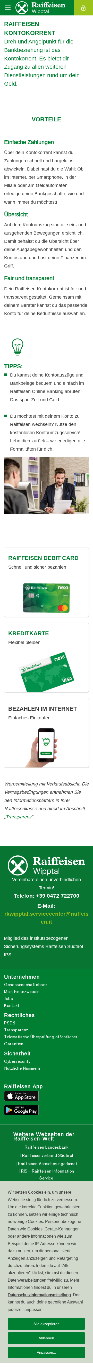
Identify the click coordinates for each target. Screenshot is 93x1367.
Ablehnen (46, 1338)
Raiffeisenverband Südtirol (47, 1155)
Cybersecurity (17, 1061)
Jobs (8, 998)
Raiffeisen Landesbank (46, 1147)
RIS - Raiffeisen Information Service (47, 1175)
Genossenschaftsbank (25, 984)
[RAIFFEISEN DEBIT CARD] (46, 596)
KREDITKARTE (28, 633)
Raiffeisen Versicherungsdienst (46, 1163)
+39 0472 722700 (57, 896)
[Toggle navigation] (7, 7)
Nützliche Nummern (22, 1068)
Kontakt (11, 1005)
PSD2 (9, 1023)
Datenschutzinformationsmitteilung (39, 1294)
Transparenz (18, 816)
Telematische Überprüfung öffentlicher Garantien (41, 1040)
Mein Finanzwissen (22, 991)
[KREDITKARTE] (46, 672)
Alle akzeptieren (46, 1324)
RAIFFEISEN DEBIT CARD (43, 558)
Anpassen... (46, 1352)
